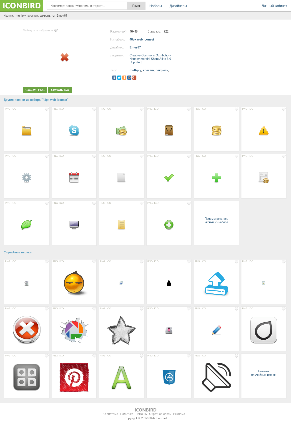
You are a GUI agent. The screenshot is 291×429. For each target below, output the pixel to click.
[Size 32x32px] (169, 283)
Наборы (155, 6)
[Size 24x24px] (26, 283)
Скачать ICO (60, 90)
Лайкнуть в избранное (38, 30)
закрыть (162, 70)
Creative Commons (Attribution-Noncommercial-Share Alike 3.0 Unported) (150, 59)
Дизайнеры (178, 6)
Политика (126, 414)
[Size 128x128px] (216, 283)
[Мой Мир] (129, 78)
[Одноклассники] (124, 78)
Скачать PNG (35, 90)
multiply (135, 70)
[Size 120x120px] (263, 330)
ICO (14, 108)
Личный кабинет (274, 6)
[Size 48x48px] (26, 130)
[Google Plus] (134, 78)
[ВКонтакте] (114, 78)
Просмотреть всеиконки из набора (216, 220)
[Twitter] (119, 78)
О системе (110, 414)
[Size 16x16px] (121, 283)
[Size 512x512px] (216, 377)
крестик (148, 70)
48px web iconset (142, 39)
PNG (7, 108)
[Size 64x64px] (169, 377)
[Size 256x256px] (74, 283)
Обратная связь (160, 414)
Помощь (141, 414)
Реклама (179, 414)
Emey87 (135, 47)
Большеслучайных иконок (263, 373)
